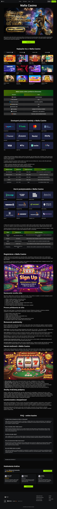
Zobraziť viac (28, 486)
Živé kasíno (21, 52)
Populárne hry (9, 52)
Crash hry (34, 52)
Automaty (46, 52)
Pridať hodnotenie (48, 470)
